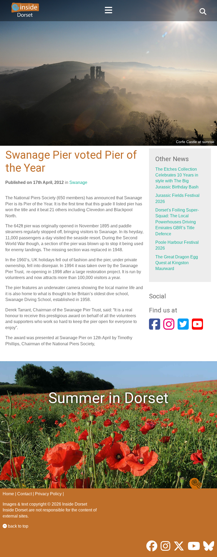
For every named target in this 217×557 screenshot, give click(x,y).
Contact (24, 494)
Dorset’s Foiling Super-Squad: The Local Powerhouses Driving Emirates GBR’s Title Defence (177, 222)
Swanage (78, 182)
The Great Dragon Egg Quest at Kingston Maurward (176, 263)
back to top (17, 526)
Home (8, 494)
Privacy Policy (48, 494)
